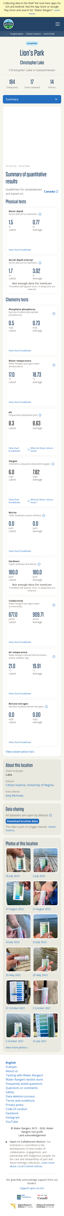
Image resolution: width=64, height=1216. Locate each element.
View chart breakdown (20, 249)
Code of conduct (16, 1109)
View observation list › (20, 752)
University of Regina (40, 785)
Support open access (32, 1188)
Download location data (22, 821)
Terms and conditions (20, 1100)
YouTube (12, 1122)
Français (11, 1067)
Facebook (12, 1113)
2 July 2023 (39, 876)
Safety (10, 1092)
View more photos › (17, 1047)
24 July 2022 (13, 942)
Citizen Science (33, 34)
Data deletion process (20, 1096)
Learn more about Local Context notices (32, 1164)
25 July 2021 (40, 1041)
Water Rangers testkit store (24, 1079)
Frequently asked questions (24, 1084)
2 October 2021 (42, 1008)
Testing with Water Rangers (24, 1075)
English (11, 1063)
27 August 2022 (15, 909)
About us (12, 1071)
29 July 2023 (13, 876)
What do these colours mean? (41, 449)
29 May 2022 (13, 975)
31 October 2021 (15, 1008)
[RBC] (24, 1197)
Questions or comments (22, 1088)
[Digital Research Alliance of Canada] (32, 1206)
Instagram (13, 1117)
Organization (16, 34)
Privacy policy (14, 1105)
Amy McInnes (14, 795)
